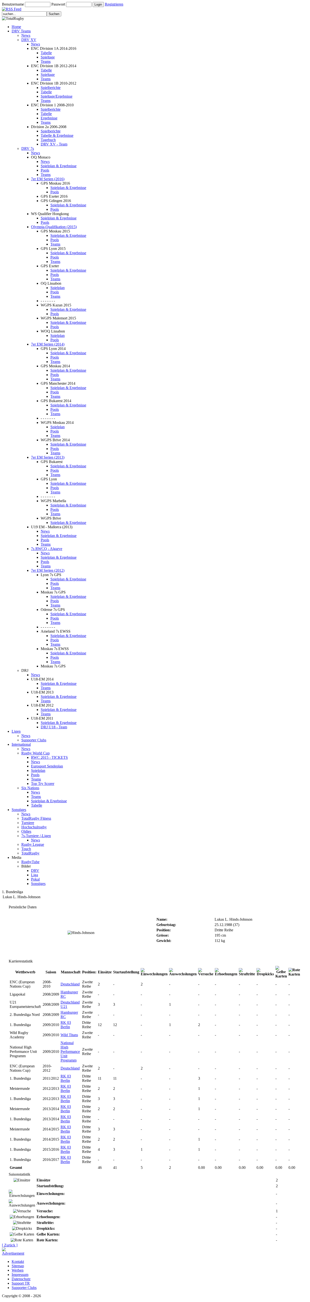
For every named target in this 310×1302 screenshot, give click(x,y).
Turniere (27, 823)
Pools (45, 170)
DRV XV (28, 40)
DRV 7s (27, 148)
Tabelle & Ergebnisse (57, 135)
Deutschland (70, 984)
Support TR (21, 1283)
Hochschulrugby (34, 827)
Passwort (58, 4)
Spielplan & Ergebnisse (59, 166)
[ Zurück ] (9, 1245)
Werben (17, 1270)
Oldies (26, 831)
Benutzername (13, 4)
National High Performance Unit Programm (70, 1051)
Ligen (16, 731)
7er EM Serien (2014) (47, 344)
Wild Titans (69, 1035)
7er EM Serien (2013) (47, 457)
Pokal (35, 879)
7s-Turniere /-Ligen (36, 836)
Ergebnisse (49, 118)
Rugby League (32, 844)
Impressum (20, 1275)
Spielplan (57, 288)
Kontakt (18, 1261)
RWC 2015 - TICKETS (49, 757)
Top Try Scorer (42, 783)
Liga (34, 875)
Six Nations (30, 788)
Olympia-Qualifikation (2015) (54, 227)
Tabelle (46, 53)
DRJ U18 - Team (54, 727)
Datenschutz (21, 1279)
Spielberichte (51, 88)
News (25, 35)
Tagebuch (48, 140)
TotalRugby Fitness (36, 818)
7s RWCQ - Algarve (46, 549)
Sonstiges (19, 810)
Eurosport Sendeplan (47, 766)
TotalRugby (30, 853)
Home (16, 27)
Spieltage (48, 57)
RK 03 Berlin (66, 1024)
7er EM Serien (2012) (47, 570)
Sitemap (18, 1266)
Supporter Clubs (33, 740)
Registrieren (114, 4)
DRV (35, 870)
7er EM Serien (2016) (47, 179)
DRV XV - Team (54, 144)
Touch (26, 849)
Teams (46, 61)
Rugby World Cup (35, 753)
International (21, 744)
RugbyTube (30, 862)
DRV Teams (21, 31)
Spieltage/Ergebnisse (56, 96)
